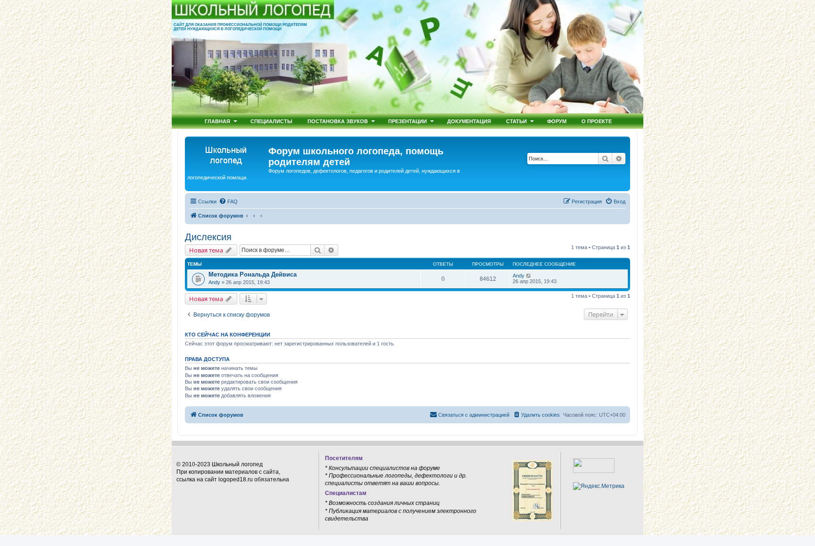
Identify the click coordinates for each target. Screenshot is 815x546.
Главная (217, 121)
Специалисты (271, 121)
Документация (469, 121)
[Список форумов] (227, 154)
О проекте (597, 121)
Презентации (407, 121)
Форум (556, 121)
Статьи (516, 121)
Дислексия (208, 237)
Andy (214, 282)
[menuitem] (228, 201)
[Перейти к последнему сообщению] (529, 275)
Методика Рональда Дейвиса (252, 274)
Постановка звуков (338, 121)
